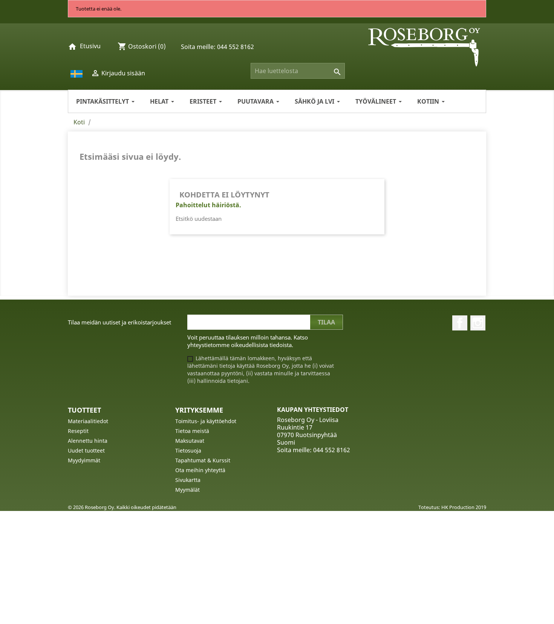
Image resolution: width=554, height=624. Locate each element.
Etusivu (90, 46)
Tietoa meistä (192, 430)
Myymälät (187, 489)
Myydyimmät (84, 460)
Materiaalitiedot (88, 421)
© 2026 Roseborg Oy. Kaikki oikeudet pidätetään (122, 507)
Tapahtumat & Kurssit (202, 460)
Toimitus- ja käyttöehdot (205, 421)
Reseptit (78, 430)
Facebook (459, 322)
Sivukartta (187, 479)
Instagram (477, 322)
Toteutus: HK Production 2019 (452, 507)
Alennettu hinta (87, 440)
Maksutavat (189, 440)
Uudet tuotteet (86, 450)
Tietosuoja (188, 450)
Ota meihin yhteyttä (200, 470)
